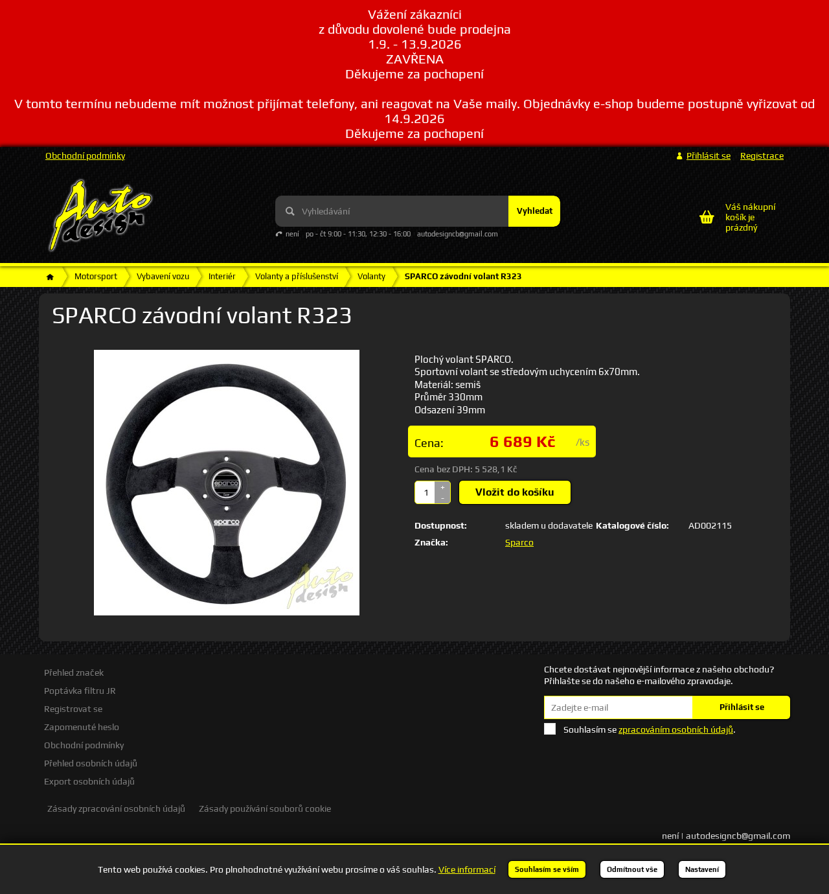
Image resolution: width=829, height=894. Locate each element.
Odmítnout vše (632, 869)
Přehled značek (74, 672)
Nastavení (702, 869)
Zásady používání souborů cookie (265, 808)
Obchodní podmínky (85, 155)
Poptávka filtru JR (80, 690)
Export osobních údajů (89, 781)
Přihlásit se (742, 707)
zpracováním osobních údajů (676, 729)
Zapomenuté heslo (81, 727)
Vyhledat (534, 211)
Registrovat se (73, 709)
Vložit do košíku (514, 492)
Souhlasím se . (649, 729)
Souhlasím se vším (547, 869)
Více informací (466, 869)
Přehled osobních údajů (90, 763)
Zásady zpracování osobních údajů (116, 808)
